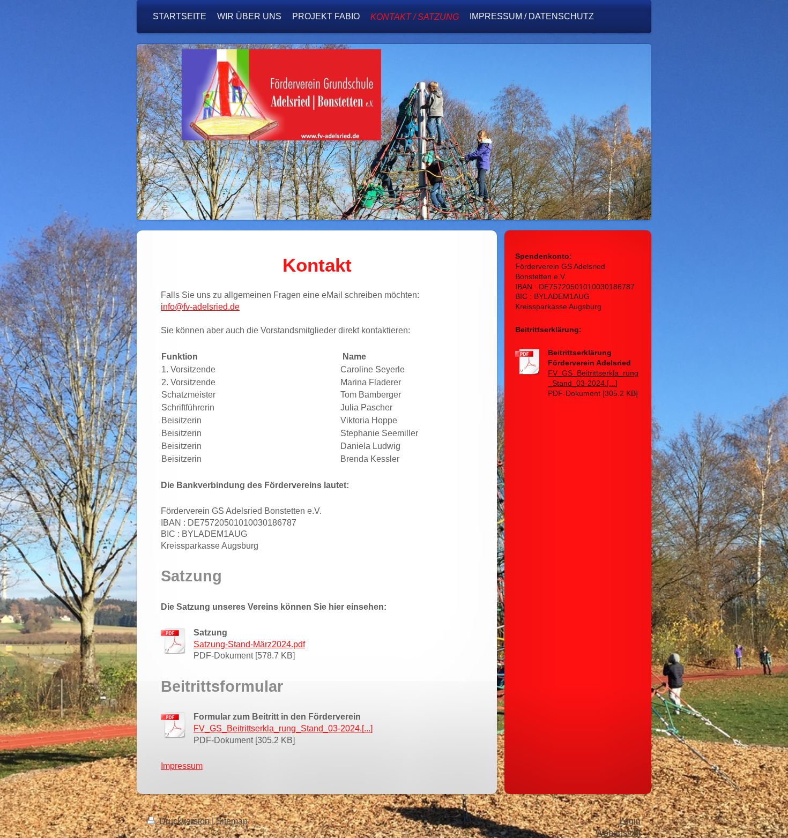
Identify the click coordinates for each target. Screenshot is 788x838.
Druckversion (184, 821)
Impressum (182, 765)
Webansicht (618, 832)
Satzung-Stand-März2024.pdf (249, 644)
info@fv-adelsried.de (200, 306)
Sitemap (232, 821)
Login (630, 821)
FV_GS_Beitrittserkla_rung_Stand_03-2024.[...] (283, 728)
